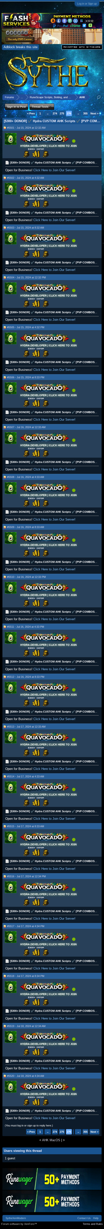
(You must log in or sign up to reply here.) (29, 1125)
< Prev (31, 113)
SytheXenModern (16, 1218)
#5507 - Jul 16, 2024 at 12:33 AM (26, 427)
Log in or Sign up (87, 3)
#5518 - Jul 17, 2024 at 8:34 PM (25, 976)
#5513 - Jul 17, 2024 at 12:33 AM (26, 726)
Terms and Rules (93, 1223)
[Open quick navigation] (98, 97)
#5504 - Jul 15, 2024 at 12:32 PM (26, 277)
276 (69, 113)
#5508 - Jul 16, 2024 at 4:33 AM (25, 477)
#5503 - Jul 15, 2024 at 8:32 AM (25, 227)
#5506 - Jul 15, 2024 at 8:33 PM (25, 377)
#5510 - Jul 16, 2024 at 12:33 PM (26, 576)
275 (62, 113)
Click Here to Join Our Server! (54, 170)
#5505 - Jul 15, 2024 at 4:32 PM (25, 327)
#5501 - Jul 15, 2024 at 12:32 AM (26, 127)
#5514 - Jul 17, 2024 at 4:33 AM (25, 776)
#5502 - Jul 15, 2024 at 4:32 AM (25, 177)
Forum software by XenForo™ (19, 1223)
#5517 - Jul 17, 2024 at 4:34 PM (25, 926)
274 (55, 113)
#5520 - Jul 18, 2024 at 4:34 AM (25, 1075)
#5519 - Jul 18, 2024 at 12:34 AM (26, 1026)
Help (95, 1218)
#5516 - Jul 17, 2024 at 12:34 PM (26, 876)
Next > (94, 113)
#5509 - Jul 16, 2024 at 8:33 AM (25, 527)
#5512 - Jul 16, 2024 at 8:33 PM (25, 676)
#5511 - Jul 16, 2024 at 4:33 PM (25, 626)
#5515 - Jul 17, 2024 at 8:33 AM (25, 826)
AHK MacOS (51, 1140)
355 (85, 113)
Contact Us (84, 1218)
